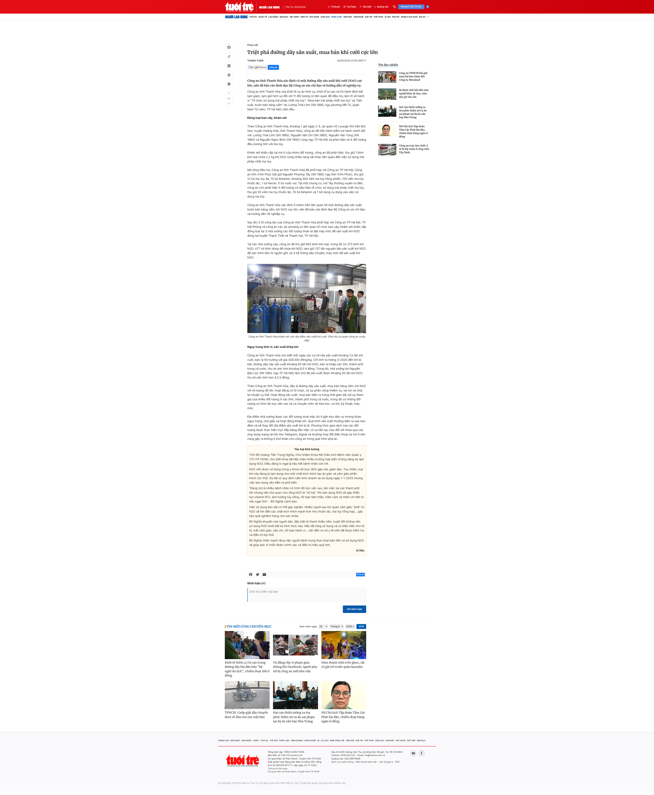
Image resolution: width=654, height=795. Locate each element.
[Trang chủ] (236, 17)
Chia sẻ (273, 67)
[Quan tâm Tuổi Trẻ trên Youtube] (413, 753)
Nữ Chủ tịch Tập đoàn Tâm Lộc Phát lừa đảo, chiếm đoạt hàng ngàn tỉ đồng (413, 131)
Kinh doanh (297, 740)
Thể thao (378, 17)
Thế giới (274, 740)
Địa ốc (422, 17)
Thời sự (253, 17)
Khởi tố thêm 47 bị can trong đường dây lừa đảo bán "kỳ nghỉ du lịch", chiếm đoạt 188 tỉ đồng (247, 669)
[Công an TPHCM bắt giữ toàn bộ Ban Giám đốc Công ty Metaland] (387, 77)
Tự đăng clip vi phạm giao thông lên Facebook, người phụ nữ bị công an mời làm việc (295, 667)
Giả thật (411, 740)
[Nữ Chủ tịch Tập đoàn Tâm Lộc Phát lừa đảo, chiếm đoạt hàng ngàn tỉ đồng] (387, 130)
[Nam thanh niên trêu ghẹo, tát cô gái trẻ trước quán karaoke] (343, 645)
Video (256, 740)
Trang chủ (223, 740)
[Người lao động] (269, 7)
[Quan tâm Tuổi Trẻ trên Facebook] (421, 753)
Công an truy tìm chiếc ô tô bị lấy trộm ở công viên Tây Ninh (414, 149)
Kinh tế (304, 17)
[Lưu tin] (229, 84)
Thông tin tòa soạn (277, 768)
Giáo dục (325, 17)
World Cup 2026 (409, 17)
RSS (397, 762)
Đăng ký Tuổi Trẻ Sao (411, 6)
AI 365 (388, 17)
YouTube (351, 6)
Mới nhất (235, 740)
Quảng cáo (382, 6)
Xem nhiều (246, 740)
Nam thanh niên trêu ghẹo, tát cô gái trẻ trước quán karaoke (343, 665)
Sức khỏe (314, 17)
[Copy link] (229, 57)
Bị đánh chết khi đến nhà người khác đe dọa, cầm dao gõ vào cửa (414, 93)
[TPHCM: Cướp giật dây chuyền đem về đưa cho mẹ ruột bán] (247, 695)
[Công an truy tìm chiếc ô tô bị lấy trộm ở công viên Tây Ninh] (387, 149)
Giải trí (368, 17)
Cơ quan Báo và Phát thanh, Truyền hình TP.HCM (293, 771)
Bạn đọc (284, 17)
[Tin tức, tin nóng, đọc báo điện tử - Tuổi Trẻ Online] (242, 7)
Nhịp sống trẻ (337, 740)
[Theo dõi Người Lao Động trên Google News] (257, 67)
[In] (229, 75)
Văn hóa (350, 740)
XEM (361, 626)
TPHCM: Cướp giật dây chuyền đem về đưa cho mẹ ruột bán (246, 715)
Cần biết (367, 6)
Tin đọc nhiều (388, 65)
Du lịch (324, 740)
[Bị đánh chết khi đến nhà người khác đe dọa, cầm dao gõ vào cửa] (387, 94)
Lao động (273, 17)
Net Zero (294, 17)
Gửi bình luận (354, 609)
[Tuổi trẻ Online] (243, 760)
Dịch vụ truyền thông (342, 762)
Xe (318, 740)
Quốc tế (262, 17)
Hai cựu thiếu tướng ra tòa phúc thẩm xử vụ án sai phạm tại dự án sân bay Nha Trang (413, 112)
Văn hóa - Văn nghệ (353, 17)
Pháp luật (336, 17)
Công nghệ (310, 740)
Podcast (335, 6)
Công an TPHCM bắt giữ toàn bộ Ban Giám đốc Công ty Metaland (413, 76)
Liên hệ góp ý (386, 762)
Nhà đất (390, 740)
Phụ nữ (396, 17)
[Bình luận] (229, 66)
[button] (229, 93)
